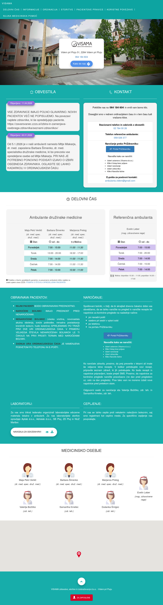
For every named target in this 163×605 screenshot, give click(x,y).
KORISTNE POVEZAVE (120, 9)
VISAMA (7, 3)
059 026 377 (120, 137)
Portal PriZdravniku (121, 148)
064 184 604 (81, 56)
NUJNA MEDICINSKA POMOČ (20, 15)
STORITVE (67, 9)
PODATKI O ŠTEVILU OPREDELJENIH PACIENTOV (46, 282)
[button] (79, 555)
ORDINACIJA (50, 9)
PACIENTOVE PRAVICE (90, 9)
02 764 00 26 (120, 128)
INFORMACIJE (31, 9)
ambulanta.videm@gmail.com (120, 180)
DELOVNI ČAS (11, 9)
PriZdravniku (105, 327)
